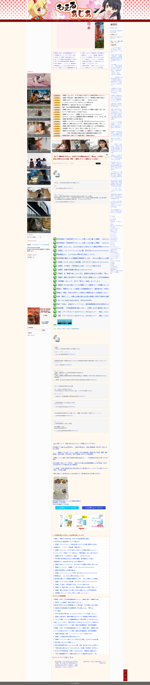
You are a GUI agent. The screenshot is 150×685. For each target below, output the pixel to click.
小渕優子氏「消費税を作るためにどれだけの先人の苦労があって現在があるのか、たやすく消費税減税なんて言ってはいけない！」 (116, 98)
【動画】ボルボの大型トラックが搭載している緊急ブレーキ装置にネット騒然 (82, 285)
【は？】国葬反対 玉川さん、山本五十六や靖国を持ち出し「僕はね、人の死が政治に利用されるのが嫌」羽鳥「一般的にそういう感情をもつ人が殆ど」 (78, 158)
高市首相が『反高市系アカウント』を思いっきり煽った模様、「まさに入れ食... (82, 239)
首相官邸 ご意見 (113, 28)
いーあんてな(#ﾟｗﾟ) (114, 228)
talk (111, 273)
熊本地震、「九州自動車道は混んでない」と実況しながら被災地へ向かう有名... (82, 308)
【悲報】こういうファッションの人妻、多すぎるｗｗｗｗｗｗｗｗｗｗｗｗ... (82, 250)
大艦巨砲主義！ (113, 269)
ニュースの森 (113, 218)
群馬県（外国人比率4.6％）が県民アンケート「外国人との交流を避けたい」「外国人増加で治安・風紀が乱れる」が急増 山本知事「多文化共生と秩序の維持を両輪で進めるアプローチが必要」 (116, 114)
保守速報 (112, 265)
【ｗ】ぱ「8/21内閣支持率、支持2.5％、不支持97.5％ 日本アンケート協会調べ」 (116, 50)
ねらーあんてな (113, 237)
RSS (68, 20)
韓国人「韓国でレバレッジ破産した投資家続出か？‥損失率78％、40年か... (82, 289)
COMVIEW (125, 675)
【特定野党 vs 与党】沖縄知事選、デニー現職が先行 (94, 662)
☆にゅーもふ (113, 234)
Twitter (79, 20)
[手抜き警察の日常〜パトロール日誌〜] (62, 324)
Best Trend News (114, 252)
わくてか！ (112, 242)
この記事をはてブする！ (94, 508)
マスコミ (72, 163)
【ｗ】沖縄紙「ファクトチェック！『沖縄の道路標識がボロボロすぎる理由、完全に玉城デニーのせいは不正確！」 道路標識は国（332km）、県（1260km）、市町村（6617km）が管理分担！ (116, 69)
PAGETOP (125, 679)
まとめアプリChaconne (115, 260)
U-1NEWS (112, 263)
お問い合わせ (31, 335)
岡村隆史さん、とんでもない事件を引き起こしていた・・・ (78, 254)
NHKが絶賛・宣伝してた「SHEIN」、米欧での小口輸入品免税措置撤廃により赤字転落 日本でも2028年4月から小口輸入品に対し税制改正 (80, 463)
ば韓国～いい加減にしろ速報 (116, 270)
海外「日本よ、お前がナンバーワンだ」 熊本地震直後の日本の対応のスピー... (82, 304)
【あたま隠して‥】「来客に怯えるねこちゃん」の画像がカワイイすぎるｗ (74, 443)
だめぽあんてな (113, 231)
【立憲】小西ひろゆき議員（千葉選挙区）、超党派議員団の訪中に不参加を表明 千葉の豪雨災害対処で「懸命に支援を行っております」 (117, 58)
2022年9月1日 (72, 201)
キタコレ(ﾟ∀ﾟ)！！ (114, 241)
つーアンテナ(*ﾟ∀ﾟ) (114, 255)
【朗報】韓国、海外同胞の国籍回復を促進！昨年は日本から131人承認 (116, 105)
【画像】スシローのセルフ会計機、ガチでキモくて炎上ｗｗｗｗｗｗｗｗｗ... (82, 262)
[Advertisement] (39, 46)
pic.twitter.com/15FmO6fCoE (84, 199)
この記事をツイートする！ (67, 508)
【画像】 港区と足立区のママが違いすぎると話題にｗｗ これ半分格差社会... (82, 277)
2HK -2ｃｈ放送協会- (114, 272)
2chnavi (112, 224)
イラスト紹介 (56, 20)
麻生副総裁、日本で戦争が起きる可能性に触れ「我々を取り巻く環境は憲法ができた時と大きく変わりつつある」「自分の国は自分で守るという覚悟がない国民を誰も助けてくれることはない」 (66, 663)
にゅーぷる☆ (113, 235)
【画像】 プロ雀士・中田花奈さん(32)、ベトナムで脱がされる (79, 266)
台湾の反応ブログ (114, 267)
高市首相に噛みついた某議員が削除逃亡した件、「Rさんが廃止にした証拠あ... (82, 258)
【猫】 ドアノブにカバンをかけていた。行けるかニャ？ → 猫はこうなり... (82, 312)
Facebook (91, 20)
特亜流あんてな (113, 251)
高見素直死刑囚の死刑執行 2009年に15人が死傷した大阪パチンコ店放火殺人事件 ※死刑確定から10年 (117, 196)
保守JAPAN (112, 220)
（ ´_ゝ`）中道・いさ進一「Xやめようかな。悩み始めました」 (116, 190)
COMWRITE (125, 671)
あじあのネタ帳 (113, 266)
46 (107, 155)
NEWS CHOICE (113, 249)
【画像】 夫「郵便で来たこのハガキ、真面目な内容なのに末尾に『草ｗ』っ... (82, 273)
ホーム (32, 20)
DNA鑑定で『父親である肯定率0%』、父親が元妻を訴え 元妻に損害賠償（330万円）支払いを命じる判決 (80, 448)
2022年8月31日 (69, 188)
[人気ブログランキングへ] (113, 25)
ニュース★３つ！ (114, 232)
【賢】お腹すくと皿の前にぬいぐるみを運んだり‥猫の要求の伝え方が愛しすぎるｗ (76, 473)
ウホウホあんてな (114, 238)
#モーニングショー (58, 194)
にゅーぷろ (112, 245)
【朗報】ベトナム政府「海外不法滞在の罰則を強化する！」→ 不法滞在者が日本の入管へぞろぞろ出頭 (80, 458)
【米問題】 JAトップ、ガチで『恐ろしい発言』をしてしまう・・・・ (81, 281)
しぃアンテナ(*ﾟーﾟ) (114, 253)
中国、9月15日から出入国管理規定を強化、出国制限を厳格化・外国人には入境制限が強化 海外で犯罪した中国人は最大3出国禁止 (116, 183)
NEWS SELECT (113, 239)
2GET (111, 259)
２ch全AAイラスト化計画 (39, 244)
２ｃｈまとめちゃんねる (115, 248)
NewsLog (112, 244)
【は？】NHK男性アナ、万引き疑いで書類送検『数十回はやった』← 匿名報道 (116, 211)
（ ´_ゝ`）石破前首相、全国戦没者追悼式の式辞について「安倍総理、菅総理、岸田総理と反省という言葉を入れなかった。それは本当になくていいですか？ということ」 (116, 81)
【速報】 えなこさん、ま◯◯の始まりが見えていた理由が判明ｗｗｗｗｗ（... (82, 247)
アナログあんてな (114, 246)
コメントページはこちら (62, 657)
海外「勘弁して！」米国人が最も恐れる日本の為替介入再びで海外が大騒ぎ (82, 296)
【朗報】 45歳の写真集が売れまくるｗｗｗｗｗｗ (74, 270)
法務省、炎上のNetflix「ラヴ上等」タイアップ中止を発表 (116, 140)
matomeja (112, 262)
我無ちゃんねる (113, 230)
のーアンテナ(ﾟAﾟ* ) (114, 256)
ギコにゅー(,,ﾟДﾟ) (114, 258)
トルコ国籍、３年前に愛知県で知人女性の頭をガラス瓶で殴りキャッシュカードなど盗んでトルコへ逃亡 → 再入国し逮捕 (80, 469)
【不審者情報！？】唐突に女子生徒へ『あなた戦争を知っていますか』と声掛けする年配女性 (116, 90)
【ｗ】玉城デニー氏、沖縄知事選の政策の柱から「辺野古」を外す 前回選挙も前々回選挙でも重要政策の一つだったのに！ (116, 175)
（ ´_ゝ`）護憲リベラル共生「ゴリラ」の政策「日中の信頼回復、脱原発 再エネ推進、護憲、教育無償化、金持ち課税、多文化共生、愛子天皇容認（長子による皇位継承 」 (80, 453)
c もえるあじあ (75, 683)
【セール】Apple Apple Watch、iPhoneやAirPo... (75, 300)
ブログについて (44, 20)
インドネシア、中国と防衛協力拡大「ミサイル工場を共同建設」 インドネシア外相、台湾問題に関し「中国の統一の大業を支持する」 (116, 125)
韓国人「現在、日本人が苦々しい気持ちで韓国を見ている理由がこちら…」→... (82, 293)
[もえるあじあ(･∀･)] (75, 10)
